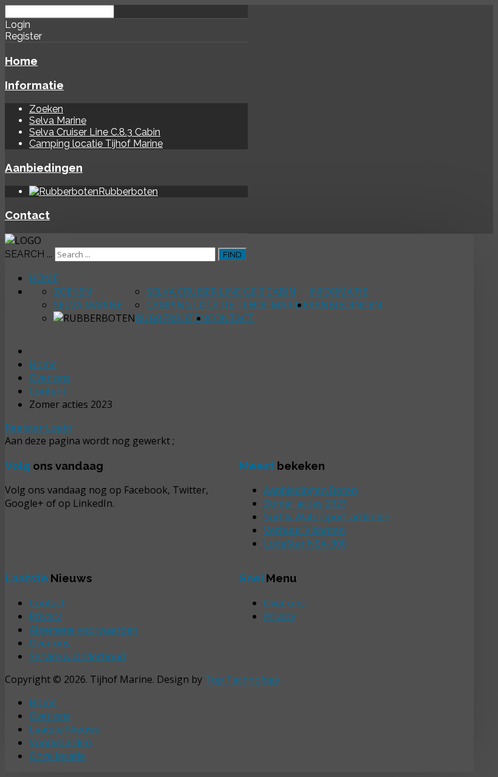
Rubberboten (171, 318)
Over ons (284, 602)
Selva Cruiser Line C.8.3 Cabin (94, 132)
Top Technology (242, 679)
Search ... (28, 254)
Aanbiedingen (44, 167)
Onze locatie (57, 755)
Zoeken (46, 109)
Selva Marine (57, 120)
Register (25, 427)
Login (59, 427)
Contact (27, 215)
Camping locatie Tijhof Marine (96, 143)
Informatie (34, 85)
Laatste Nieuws (64, 729)
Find (232, 254)
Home (21, 60)
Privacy (280, 616)
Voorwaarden (60, 742)
